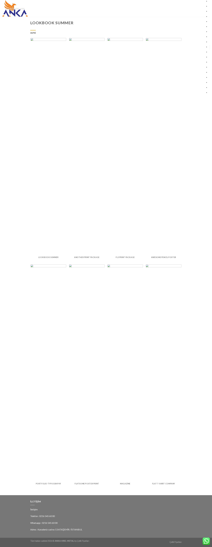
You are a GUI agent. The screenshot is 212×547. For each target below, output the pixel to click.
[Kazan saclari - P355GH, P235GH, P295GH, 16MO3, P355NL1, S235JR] (28, 8)
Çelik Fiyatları (176, 542)
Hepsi (33, 33)
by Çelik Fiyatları (81, 541)
